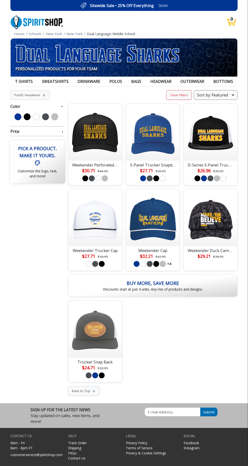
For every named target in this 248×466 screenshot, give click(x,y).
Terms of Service (139, 448)
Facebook (191, 443)
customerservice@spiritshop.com (36, 454)
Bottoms (223, 81)
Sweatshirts (55, 81)
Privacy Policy (136, 443)
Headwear (160, 81)
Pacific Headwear (30, 95)
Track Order (77, 443)
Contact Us (76, 458)
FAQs (72, 453)
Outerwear (192, 81)
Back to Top (84, 391)
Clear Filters (179, 95)
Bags (136, 81)
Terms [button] (163, 5)
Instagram (192, 448)
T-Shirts (24, 81)
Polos (115, 81)
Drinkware (89, 81)
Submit (209, 412)
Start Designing (95, 151)
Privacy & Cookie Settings (146, 453)
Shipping (74, 448)
